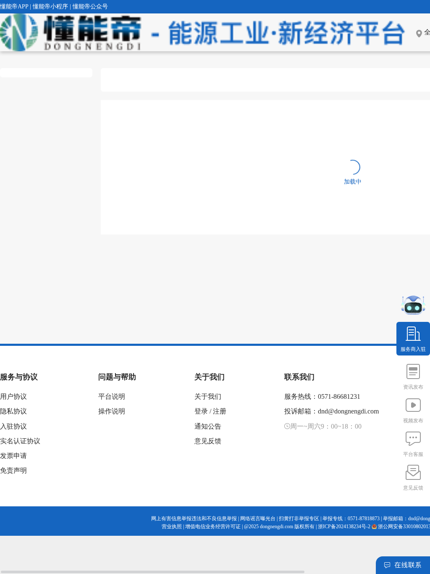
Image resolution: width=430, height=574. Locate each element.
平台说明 (111, 396)
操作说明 (111, 411)
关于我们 (207, 396)
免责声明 (13, 470)
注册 (219, 411)
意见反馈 (207, 441)
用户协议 (13, 396)
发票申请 (13, 455)
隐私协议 (13, 411)
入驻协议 (13, 426)
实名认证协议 (20, 441)
